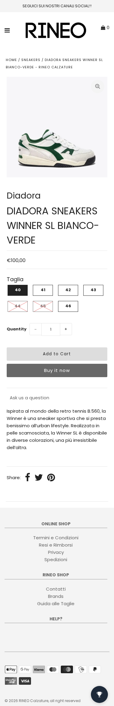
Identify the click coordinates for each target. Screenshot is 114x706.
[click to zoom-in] (97, 86)
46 (68, 306)
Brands (56, 596)
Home (11, 59)
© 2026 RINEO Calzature (26, 700)
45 (43, 306)
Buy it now (57, 370)
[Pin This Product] (51, 478)
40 (18, 290)
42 (68, 290)
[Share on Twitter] (38, 478)
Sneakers (30, 59)
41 (43, 290)
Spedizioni (55, 559)
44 (18, 306)
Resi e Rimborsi (56, 545)
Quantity (16, 329)
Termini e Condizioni (55, 537)
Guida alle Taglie (55, 603)
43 (93, 290)
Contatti (56, 589)
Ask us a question (29, 397)
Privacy (56, 552)
